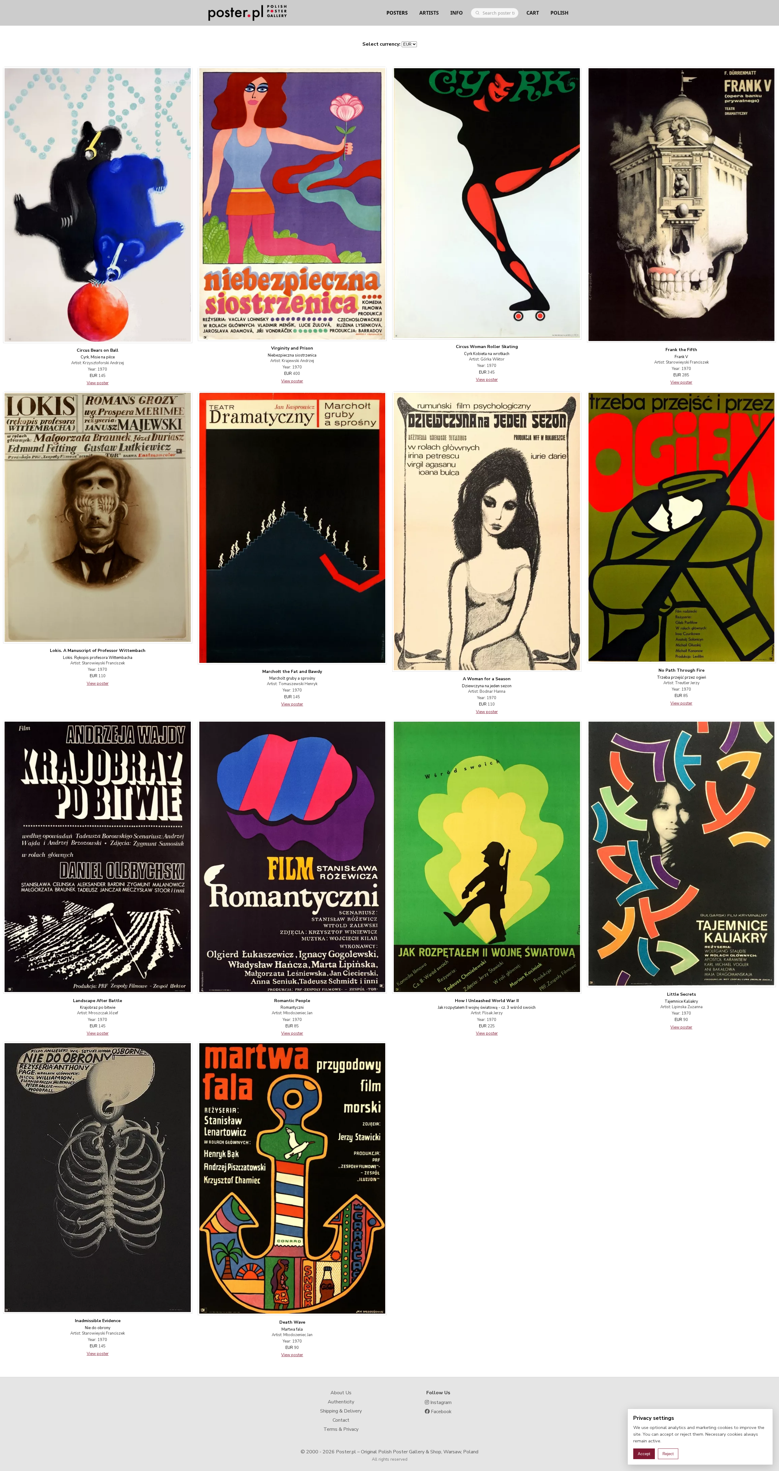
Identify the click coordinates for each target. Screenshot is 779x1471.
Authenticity (341, 1402)
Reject (668, 1454)
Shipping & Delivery (341, 1411)
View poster (98, 383)
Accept (644, 1454)
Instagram (440, 1402)
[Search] (477, 13)
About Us (340, 1392)
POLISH (559, 12)
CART (532, 12)
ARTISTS (429, 12)
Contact (341, 1420)
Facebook (441, 1411)
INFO (456, 12)
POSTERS (397, 12)
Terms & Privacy (340, 1429)
